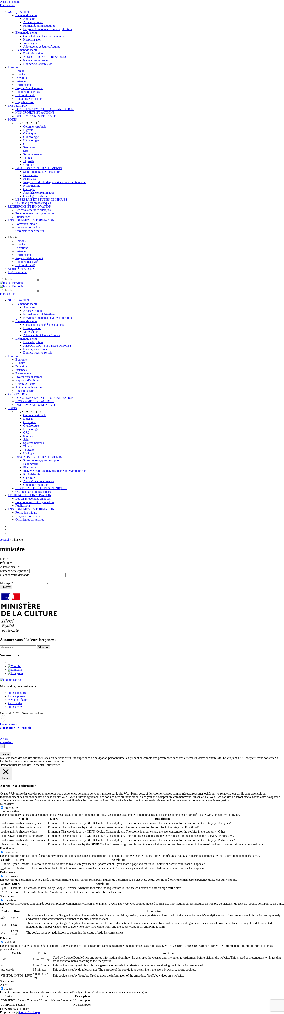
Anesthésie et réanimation (38, 192)
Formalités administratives (39, 25)
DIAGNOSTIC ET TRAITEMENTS (38, 168)
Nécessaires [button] (7, 804)
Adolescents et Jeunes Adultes (41, 46)
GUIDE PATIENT (19, 11)
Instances (21, 81)
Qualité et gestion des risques (33, 203)
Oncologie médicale (35, 196)
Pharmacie (29, 178)
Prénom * (6, 562)
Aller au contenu (10, 1)
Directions (21, 77)
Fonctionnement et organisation (34, 213)
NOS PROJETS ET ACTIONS (34, 112)
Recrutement (23, 84)
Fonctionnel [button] (7, 848)
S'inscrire (43, 647)
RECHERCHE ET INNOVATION (29, 206)
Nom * (4, 558)
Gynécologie (31, 137)
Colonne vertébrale (34, 126)
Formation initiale (26, 223)
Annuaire (29, 18)
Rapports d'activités (27, 261)
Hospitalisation (32, 39)
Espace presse (16, 696)
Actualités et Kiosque (28, 98)
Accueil (4, 539)
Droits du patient (33, 53)
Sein (26, 150)
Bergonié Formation (27, 227)
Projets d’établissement (29, 88)
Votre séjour (30, 43)
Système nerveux (33, 154)
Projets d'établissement (29, 258)
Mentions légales (18, 699)
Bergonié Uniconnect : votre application (47, 29)
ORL (26, 143)
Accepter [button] (38, 764)
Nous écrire (15, 706)
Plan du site (15, 703)
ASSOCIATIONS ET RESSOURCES (47, 57)
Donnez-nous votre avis (37, 64)
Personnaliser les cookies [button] (16, 764)
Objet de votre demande (14, 575)
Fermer (5, 754)
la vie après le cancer (35, 60)
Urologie (28, 164)
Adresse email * (10, 566)
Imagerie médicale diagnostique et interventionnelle (54, 182)
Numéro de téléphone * (14, 571)
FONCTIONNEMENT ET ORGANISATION (44, 109)
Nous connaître (17, 692)
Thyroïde (28, 161)
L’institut (13, 67)
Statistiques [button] (7, 896)
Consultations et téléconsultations (43, 36)
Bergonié (21, 70)
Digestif (28, 130)
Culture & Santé (25, 95)
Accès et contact (33, 22)
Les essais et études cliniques (33, 210)
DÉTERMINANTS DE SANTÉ (35, 116)
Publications (22, 217)
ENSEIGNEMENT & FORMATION (31, 220)
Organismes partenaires (29, 230)
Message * (6, 583)
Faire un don (7, 5)
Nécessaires (12, 807)
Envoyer (6, 586)
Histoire (20, 74)
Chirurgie (29, 189)
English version (24, 102)
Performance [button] (7, 872)
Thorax (27, 157)
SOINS (12, 119)
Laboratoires (30, 175)
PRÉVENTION (18, 105)
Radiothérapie (31, 185)
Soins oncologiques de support (41, 171)
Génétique (29, 133)
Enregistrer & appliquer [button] (14, 1008)
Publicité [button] (5, 938)
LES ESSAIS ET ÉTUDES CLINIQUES (41, 199)
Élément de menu (26, 15)
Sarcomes (29, 147)
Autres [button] (4, 984)
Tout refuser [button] (52, 764)
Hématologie (31, 140)
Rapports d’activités (27, 91)
